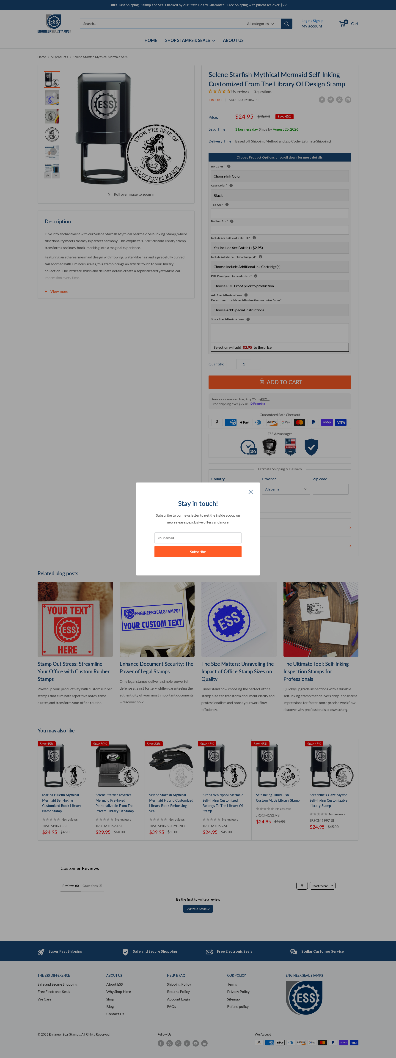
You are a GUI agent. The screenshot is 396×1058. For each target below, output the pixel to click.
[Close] (250, 491)
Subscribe (198, 551)
